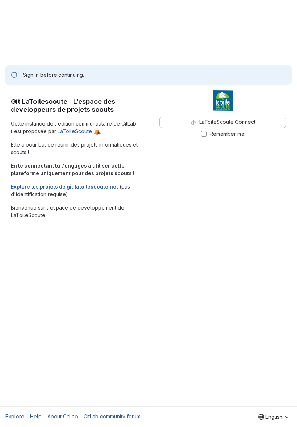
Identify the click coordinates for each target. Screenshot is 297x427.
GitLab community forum (112, 416)
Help (36, 416)
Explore (14, 416)
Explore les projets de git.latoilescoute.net (64, 186)
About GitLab (62, 416)
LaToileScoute (75, 131)
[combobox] (273, 417)
